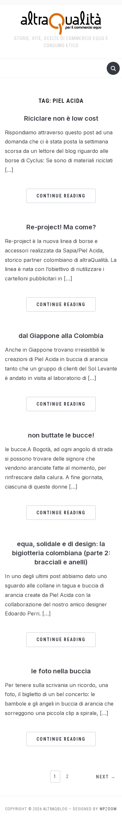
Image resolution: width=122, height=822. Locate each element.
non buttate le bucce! (61, 435)
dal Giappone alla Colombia (61, 336)
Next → (106, 776)
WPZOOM (108, 809)
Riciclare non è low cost (61, 118)
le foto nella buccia (61, 671)
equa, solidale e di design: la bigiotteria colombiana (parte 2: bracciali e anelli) (61, 553)
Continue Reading (61, 195)
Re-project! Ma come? (61, 227)
